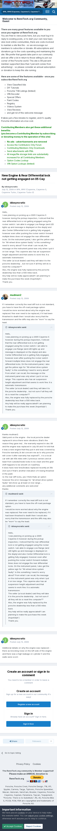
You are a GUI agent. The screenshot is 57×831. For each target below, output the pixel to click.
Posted (19, 206)
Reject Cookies (33, 826)
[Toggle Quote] (6, 327)
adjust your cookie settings (40, 815)
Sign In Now (28, 724)
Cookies (37, 764)
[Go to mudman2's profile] (5, 297)
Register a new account (28, 704)
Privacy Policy (23, 764)
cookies (21, 812)
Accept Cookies (14, 826)
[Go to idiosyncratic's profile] (5, 204)
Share (14, 741)
